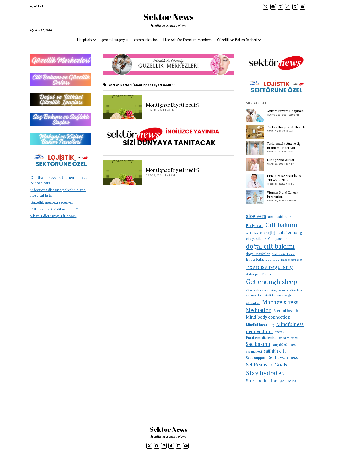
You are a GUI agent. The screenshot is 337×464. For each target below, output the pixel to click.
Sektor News (168, 17)
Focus (266, 274)
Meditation (258, 310)
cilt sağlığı (268, 232)
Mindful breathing (260, 324)
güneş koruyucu (279, 290)
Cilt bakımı (281, 224)
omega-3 (280, 332)
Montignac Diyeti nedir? (172, 105)
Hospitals (84, 39)
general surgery (113, 39)
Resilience (284, 337)
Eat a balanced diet (262, 259)
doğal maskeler (258, 254)
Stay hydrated (265, 373)
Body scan (254, 225)
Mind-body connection (268, 317)
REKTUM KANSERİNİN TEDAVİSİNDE (284, 178)
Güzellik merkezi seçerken (51, 202)
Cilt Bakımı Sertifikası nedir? (54, 209)
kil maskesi (253, 303)
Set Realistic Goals (266, 364)
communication (146, 39)
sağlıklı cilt (275, 351)
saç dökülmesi (284, 344)
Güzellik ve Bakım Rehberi (237, 39)
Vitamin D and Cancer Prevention (282, 194)
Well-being (287, 381)
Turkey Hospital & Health (286, 127)
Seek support (256, 357)
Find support (253, 274)
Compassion (277, 238)
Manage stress (280, 302)
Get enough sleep (271, 281)
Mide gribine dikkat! (281, 160)
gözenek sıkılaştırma (257, 290)
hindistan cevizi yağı (278, 295)
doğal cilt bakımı (270, 246)
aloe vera (256, 216)
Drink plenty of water (283, 254)
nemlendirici (259, 331)
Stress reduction (261, 380)
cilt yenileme (256, 238)
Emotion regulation (291, 259)
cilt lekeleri (252, 233)
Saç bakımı (258, 344)
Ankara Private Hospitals (285, 111)
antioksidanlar (279, 216)
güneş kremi (296, 290)
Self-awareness (283, 357)
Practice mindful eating (261, 338)
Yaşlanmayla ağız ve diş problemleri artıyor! (283, 145)
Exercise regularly (269, 267)
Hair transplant (254, 295)
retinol (294, 337)
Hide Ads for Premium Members (187, 39)
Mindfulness (290, 324)
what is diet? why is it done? (53, 215)
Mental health (285, 310)
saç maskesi (254, 351)
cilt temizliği (291, 232)
